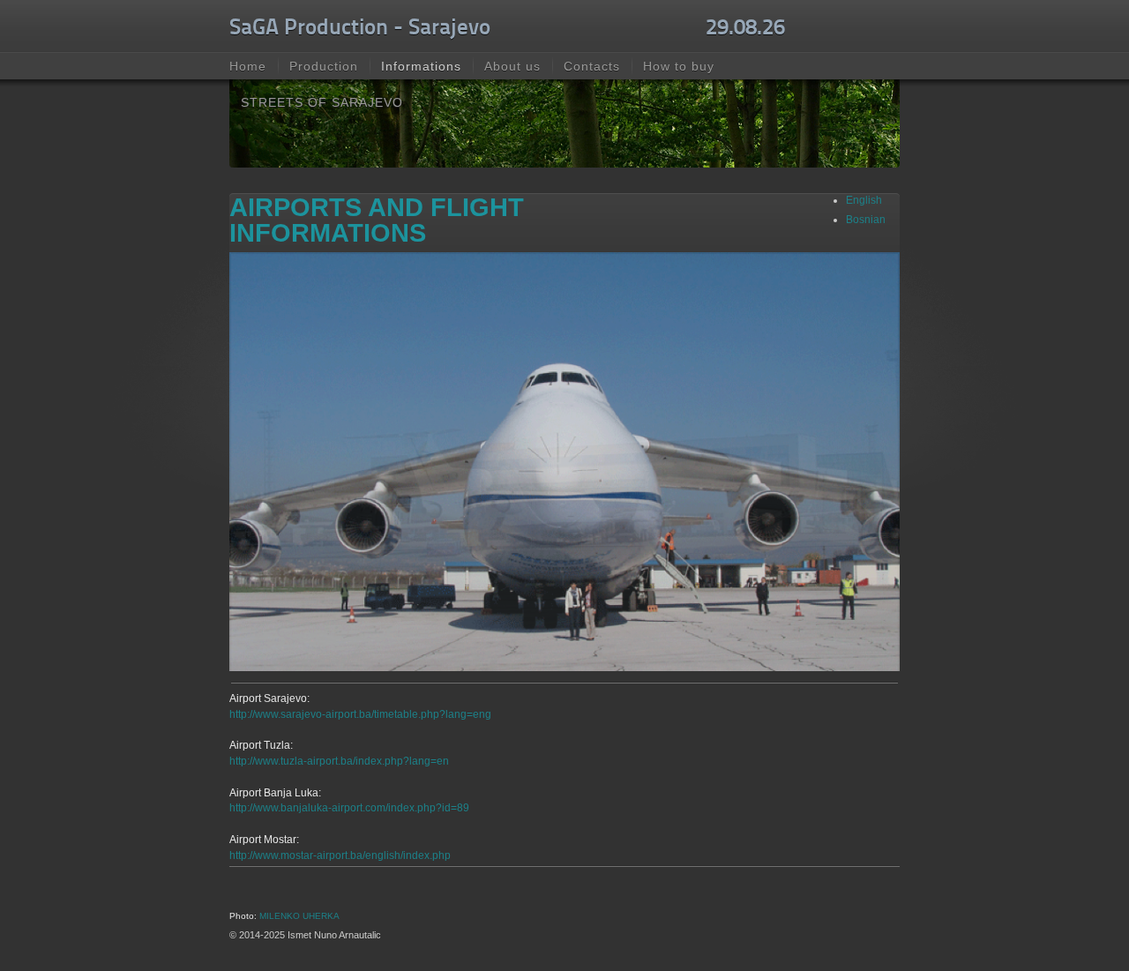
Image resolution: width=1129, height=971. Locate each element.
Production (323, 66)
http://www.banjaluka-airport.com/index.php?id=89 (349, 808)
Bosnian (866, 219)
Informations (421, 66)
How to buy (678, 66)
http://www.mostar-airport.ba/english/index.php (340, 855)
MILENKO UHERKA (299, 916)
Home (247, 66)
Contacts (592, 66)
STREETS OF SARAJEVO (322, 102)
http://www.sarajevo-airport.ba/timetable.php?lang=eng (360, 714)
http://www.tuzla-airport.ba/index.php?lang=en (339, 761)
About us (512, 66)
